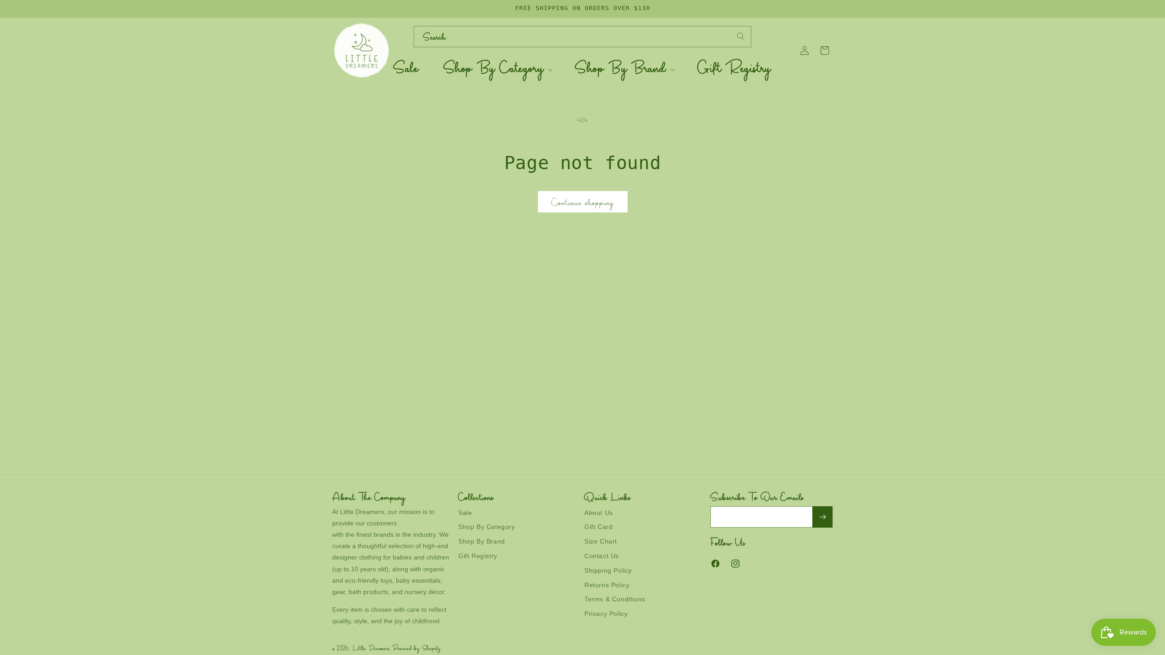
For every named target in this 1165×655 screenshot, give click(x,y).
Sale (465, 512)
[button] (497, 69)
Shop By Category (486, 526)
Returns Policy (606, 585)
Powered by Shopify (416, 649)
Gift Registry (477, 555)
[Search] (741, 36)
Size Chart (600, 541)
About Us (598, 512)
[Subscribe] (822, 517)
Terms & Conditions (614, 599)
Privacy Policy (606, 613)
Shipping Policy (608, 570)
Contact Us (601, 555)
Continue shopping (583, 204)
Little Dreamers (371, 649)
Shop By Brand (481, 541)
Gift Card (598, 526)
